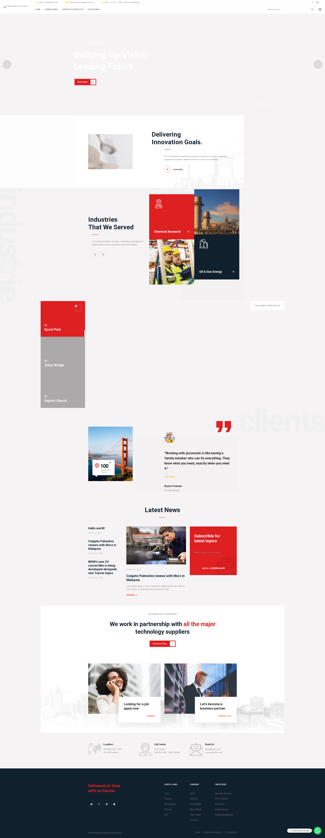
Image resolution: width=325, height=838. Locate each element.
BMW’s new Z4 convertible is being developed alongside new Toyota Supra (102, 567)
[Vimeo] (106, 804)
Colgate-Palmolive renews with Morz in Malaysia (102, 545)
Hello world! (96, 528)
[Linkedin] (114, 804)
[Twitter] (91, 804)
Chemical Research (167, 231)
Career (150, 716)
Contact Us (224, 716)
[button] (95, 254)
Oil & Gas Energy (210, 271)
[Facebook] (99, 804)
